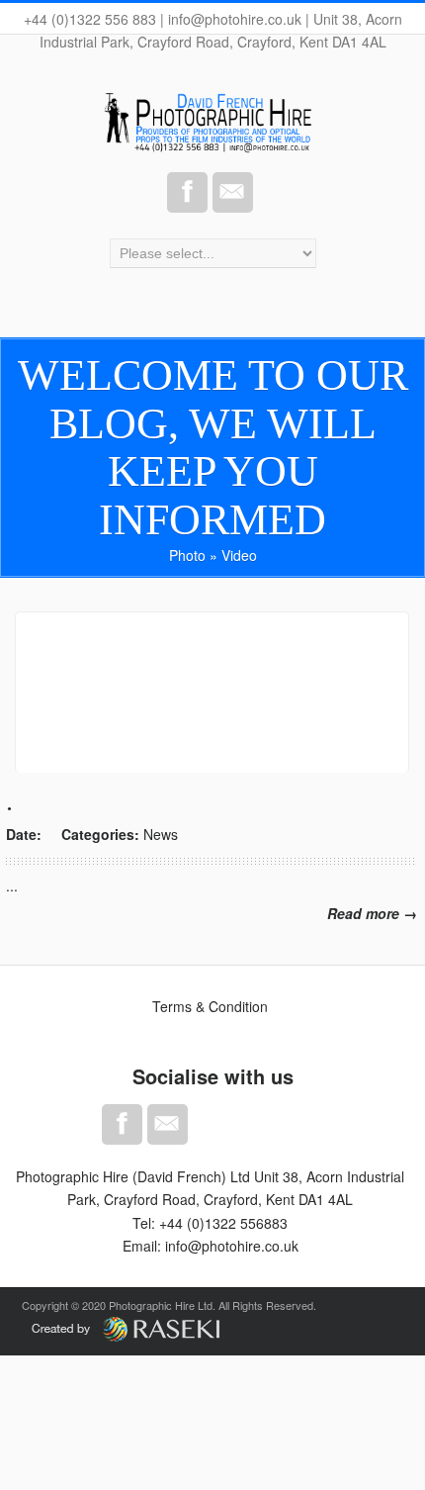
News (160, 834)
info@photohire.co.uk (231, 1246)
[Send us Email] (232, 192)
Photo (187, 555)
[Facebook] (187, 192)
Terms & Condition (210, 1006)
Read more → (372, 913)
